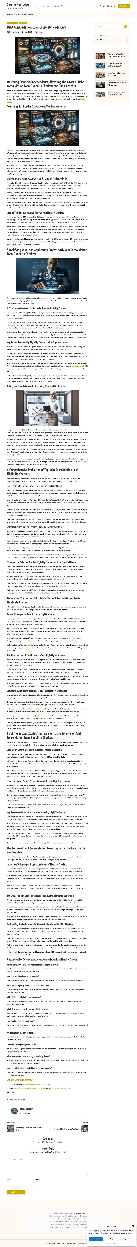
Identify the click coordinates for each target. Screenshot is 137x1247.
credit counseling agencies (74, 709)
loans (57, 188)
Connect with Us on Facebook (20, 1079)
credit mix (29, 645)
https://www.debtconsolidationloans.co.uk (38, 1084)
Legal (114, 1243)
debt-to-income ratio (78, 366)
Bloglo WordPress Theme (84, 1243)
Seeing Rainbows (18, 4)
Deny (111, 1239)
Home (8, 14)
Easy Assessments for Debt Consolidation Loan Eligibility (30, 1088)
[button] (133, 1226)
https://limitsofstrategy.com (63, 1088)
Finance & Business (12, 23)
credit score (61, 96)
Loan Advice (23, 23)
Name (9, 1180)
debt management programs (35, 709)
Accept (96, 1239)
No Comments (39, 32)
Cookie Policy (109, 1243)
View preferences (127, 1239)
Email (38, 1180)
